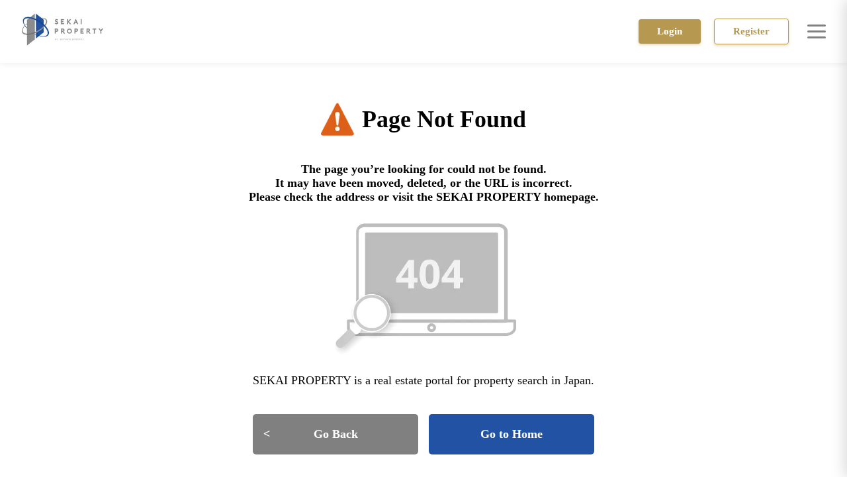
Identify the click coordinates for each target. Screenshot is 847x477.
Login (669, 31)
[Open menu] (816, 31)
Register (751, 31)
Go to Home (511, 434)
